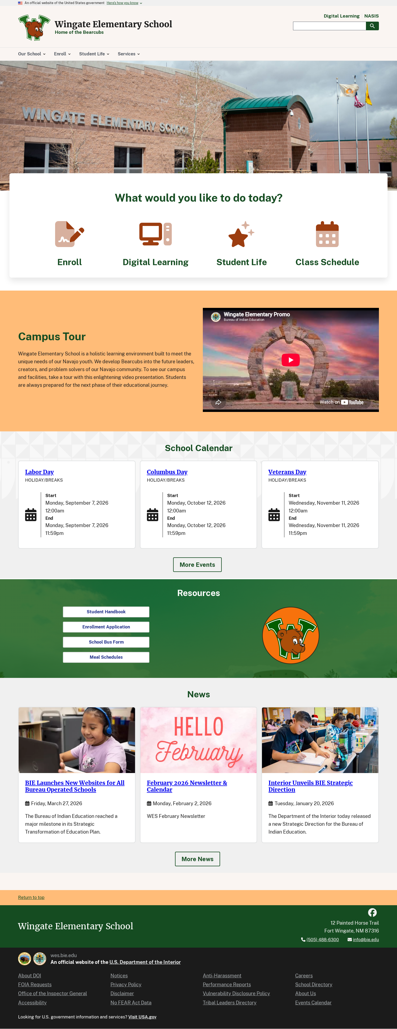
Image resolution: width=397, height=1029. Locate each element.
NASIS (371, 16)
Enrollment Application (106, 627)
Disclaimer (122, 993)
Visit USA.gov (142, 1017)
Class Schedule (327, 262)
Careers (304, 975)
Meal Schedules (106, 657)
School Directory (313, 984)
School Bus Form (106, 642)
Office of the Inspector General (52, 993)
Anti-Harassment (222, 975)
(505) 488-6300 (323, 939)
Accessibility (32, 1002)
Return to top (31, 897)
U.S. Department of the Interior (145, 962)
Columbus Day (167, 472)
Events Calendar (313, 1002)
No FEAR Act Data (131, 1002)
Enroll (69, 262)
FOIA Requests (35, 984)
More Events (197, 564)
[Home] (34, 28)
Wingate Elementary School (113, 24)
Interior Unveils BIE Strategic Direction (310, 786)
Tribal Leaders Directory (230, 1002)
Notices (119, 975)
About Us (305, 993)
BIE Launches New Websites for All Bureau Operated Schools (75, 786)
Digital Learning (342, 16)
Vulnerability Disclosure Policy (236, 993)
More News (197, 859)
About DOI (29, 975)
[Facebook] (372, 912)
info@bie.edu (366, 939)
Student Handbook (106, 611)
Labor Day (39, 472)
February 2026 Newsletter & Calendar (187, 786)
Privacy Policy (126, 984)
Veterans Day (287, 472)
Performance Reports (227, 984)
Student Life (241, 262)
